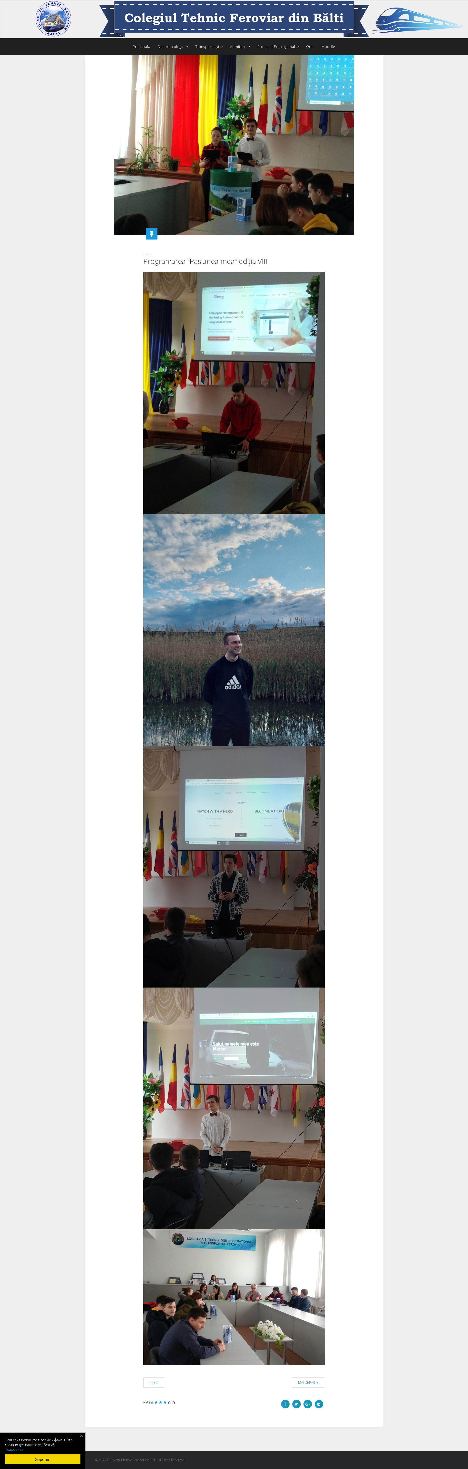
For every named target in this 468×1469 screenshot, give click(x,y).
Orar (310, 46)
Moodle (328, 46)
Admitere (238, 46)
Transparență (207, 46)
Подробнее (14, 1449)
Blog (147, 254)
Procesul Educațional (276, 46)
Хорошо (42, 1459)
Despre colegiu (171, 46)
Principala (141, 46)
